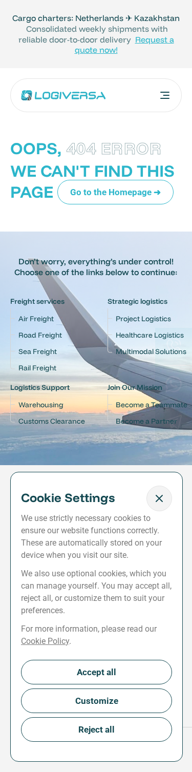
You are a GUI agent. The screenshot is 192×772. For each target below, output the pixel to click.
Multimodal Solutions (151, 351)
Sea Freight (37, 351)
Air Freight (36, 318)
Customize (96, 701)
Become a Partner (146, 421)
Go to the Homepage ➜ (115, 192)
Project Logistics (143, 318)
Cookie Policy (45, 641)
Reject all (96, 729)
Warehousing (40, 404)
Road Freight (40, 335)
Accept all (96, 672)
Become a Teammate (151, 404)
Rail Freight (37, 367)
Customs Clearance (51, 421)
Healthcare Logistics (150, 335)
